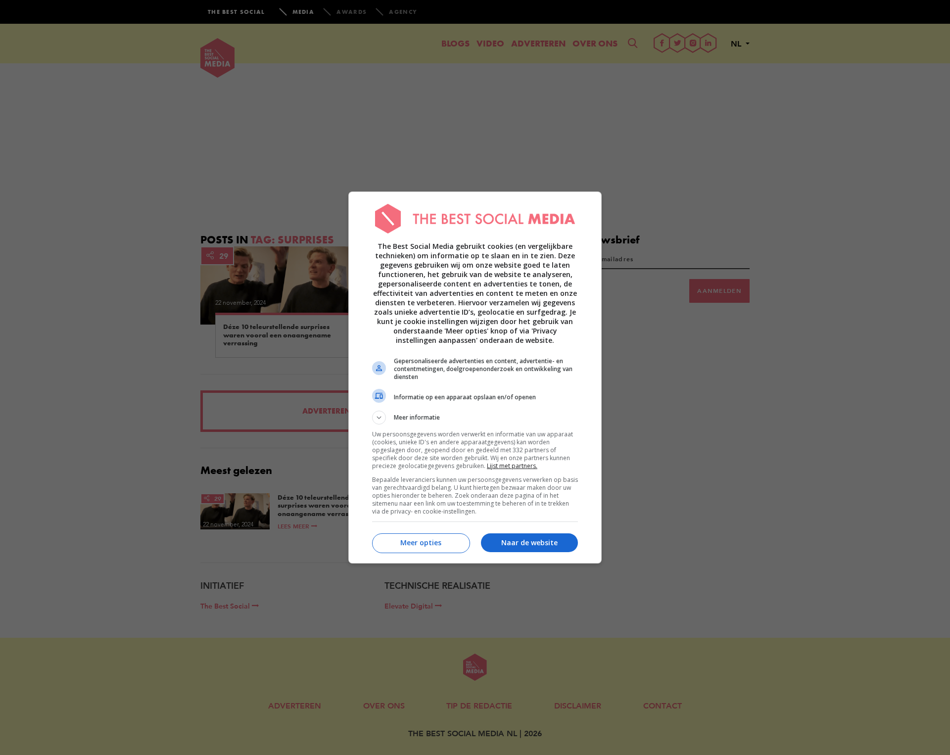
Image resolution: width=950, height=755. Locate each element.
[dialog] (475, 377)
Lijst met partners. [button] (512, 466)
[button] (475, 418)
